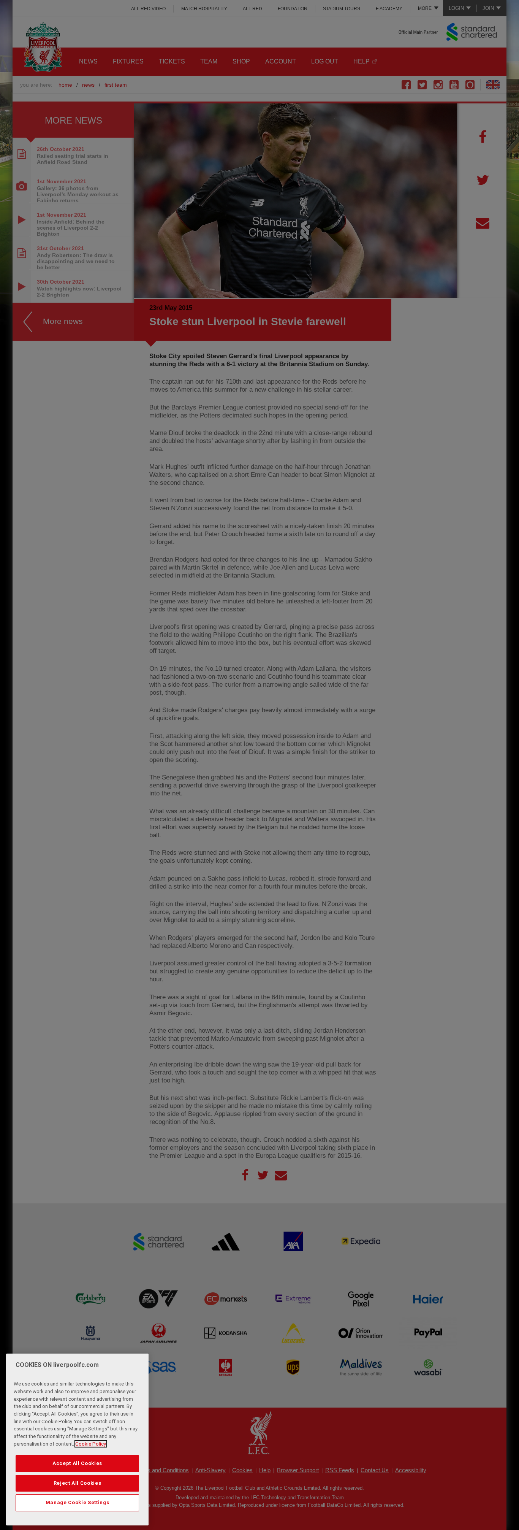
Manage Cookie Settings (77, 1502)
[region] (77, 1439)
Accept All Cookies (77, 1463)
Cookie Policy (90, 1444)
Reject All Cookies (77, 1483)
